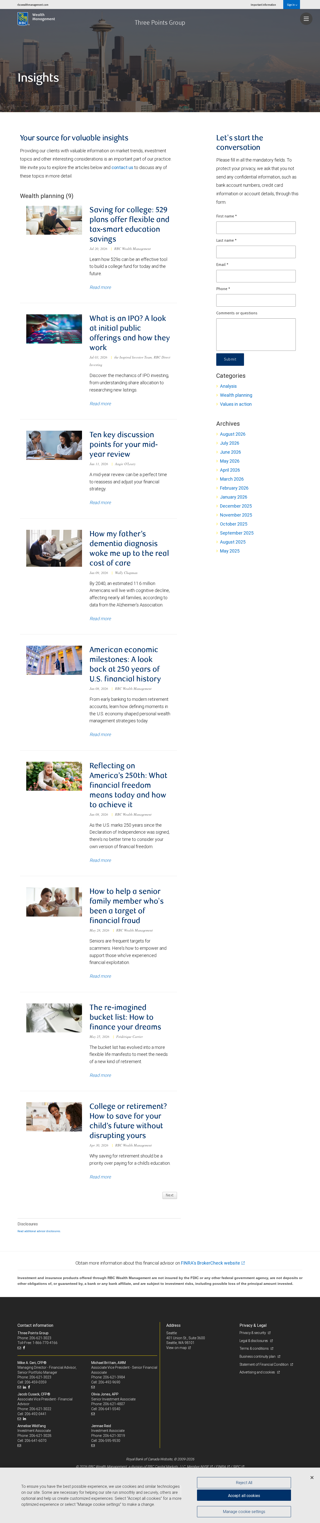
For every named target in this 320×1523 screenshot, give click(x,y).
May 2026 (230, 461)
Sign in (291, 4)
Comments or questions (237, 313)
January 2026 (233, 497)
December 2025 (236, 506)
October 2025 (233, 524)
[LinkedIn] (25, 1387)
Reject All (244, 1482)
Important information (263, 4)
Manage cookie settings (244, 1511)
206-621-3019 (114, 1435)
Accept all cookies (244, 1495)
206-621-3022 (40, 1409)
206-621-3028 (40, 1435)
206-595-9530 (109, 1440)
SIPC (236, 1466)
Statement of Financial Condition (264, 1364)
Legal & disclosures (254, 1340)
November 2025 (236, 515)
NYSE (204, 1466)
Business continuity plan (258, 1356)
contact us (122, 167)
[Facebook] (24, 1347)
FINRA (221, 1466)
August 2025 (233, 542)
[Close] (312, 1477)
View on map (176, 1347)
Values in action (236, 404)
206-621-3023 (40, 1377)
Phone (223, 289)
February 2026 (234, 488)
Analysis (228, 386)
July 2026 (229, 443)
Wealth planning (236, 395)
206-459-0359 (35, 1382)
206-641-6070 (35, 1440)
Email (222, 265)
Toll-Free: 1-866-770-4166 (38, 1342)
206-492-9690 (109, 1382)
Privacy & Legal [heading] (253, 1325)
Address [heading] (173, 1325)
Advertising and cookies (258, 1372)
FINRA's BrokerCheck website (210, 1263)
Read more (100, 287)
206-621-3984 (114, 1377)
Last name (226, 241)
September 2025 (237, 533)
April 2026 (230, 470)
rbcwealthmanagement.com (32, 4)
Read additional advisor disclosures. (39, 1231)
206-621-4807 (114, 1404)
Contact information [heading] (35, 1325)
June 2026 (230, 452)
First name (226, 216)
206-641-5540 (109, 1409)
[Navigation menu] (306, 18)
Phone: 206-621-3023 (34, 1338)
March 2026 (232, 479)
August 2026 (233, 434)
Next (170, 1195)
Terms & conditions (255, 1348)
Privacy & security (253, 1333)
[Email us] (20, 1347)
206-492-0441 (35, 1414)
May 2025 (230, 551)
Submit (230, 360)
